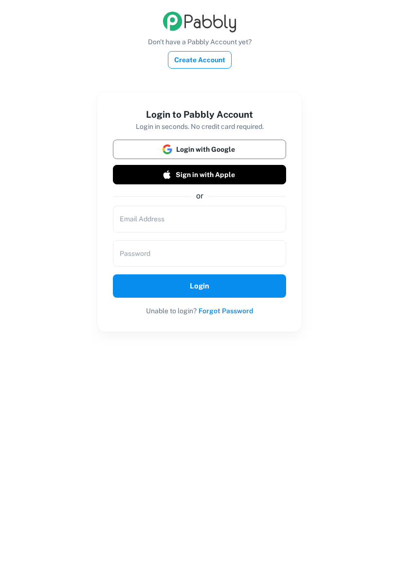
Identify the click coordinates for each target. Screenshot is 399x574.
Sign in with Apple (205, 175)
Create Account (199, 60)
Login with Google (205, 149)
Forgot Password (226, 311)
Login (199, 286)
